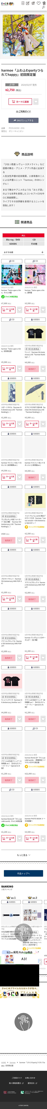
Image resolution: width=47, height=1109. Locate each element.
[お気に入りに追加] (36, 101)
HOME (3, 1062)
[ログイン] (22, 3)
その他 (34, 243)
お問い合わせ (30, 1078)
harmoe (13, 1062)
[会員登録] (27, 3)
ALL (23, 235)
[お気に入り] (38, 3)
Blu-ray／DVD (13, 239)
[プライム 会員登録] (33, 3)
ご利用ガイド (17, 1078)
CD (34, 239)
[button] (23, 120)
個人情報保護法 (15, 1083)
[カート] (44, 3)
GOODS (13, 243)
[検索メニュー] (43, 7)
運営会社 (31, 1083)
